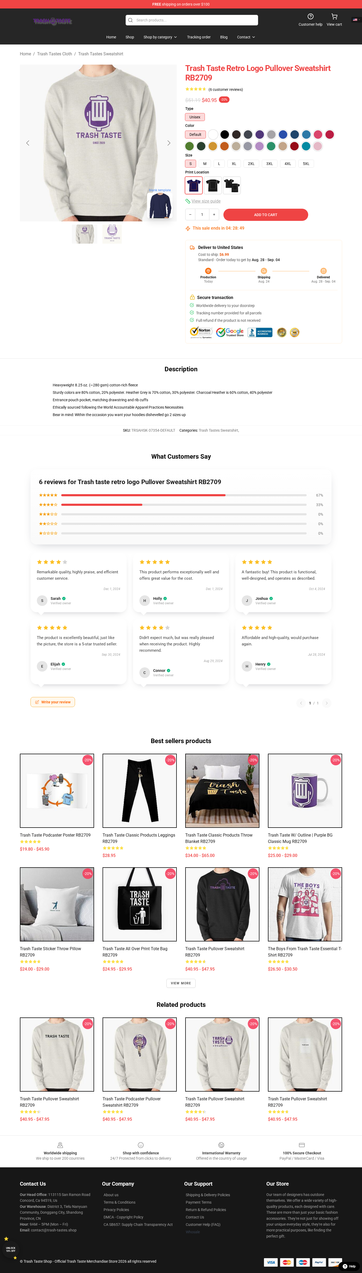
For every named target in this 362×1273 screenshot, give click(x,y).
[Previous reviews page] (301, 703)
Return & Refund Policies (206, 1210)
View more (181, 983)
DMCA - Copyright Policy (123, 1217)
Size (188, 155)
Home (25, 53)
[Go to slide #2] (112, 234)
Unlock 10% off (10, 1249)
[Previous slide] (28, 143)
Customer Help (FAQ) (203, 1224)
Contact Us (195, 1217)
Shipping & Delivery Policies (208, 1195)
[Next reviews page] (327, 703)
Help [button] (352, 1266)
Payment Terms (198, 1202)
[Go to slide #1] (84, 234)
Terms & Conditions (119, 1202)
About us (111, 1195)
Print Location (197, 172)
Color (189, 125)
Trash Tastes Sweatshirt (100, 53)
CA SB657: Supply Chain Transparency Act (138, 1224)
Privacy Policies (116, 1210)
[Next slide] (168, 143)
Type (189, 108)
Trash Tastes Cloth (54, 53)
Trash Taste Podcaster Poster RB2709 (55, 835)
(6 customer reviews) (226, 89)
